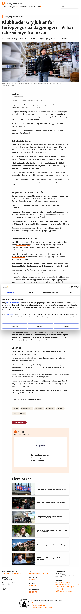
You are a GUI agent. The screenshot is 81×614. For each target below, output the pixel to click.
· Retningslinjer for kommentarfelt (67, 585)
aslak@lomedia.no (17, 97)
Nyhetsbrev (23, 7)
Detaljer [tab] (30, 292)
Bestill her (32, 585)
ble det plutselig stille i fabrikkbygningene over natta (39, 150)
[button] (64, 452)
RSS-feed (32, 579)
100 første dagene (23, 245)
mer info (10, 314)
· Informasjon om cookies (63, 589)
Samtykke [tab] (10, 292)
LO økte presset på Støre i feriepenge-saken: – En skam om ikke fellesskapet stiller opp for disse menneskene (39, 391)
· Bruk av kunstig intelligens (64, 587)
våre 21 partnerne (12, 303)
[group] (40, 452)
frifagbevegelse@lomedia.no (11, 573)
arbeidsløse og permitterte (34, 279)
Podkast (32, 7)
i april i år (15, 279)
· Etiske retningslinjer (62, 582)
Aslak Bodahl (17, 94)
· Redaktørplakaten (37, 603)
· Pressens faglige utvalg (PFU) (41, 607)
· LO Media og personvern (63, 591)
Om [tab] (70, 292)
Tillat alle (66, 326)
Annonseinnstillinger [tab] (50, 292)
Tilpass (39, 326)
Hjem (4, 7)
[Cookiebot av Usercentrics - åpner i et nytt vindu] (70, 286)
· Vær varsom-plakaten (38, 605)
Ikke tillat (15, 326)
